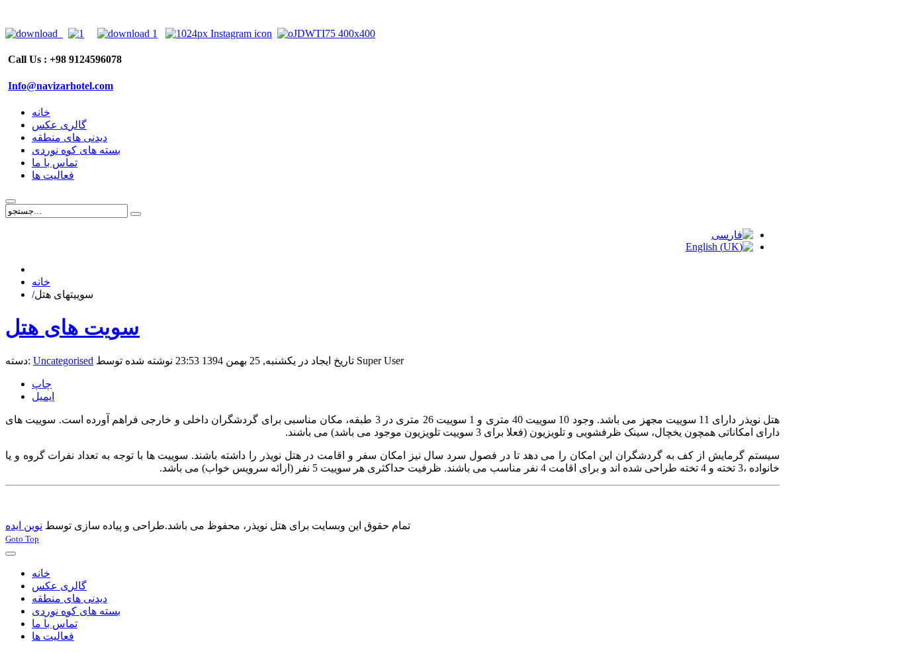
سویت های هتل (72, 327)
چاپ (42, 383)
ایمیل (43, 396)
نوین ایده (23, 525)
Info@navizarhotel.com (60, 85)
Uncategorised (63, 360)
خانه (41, 281)
